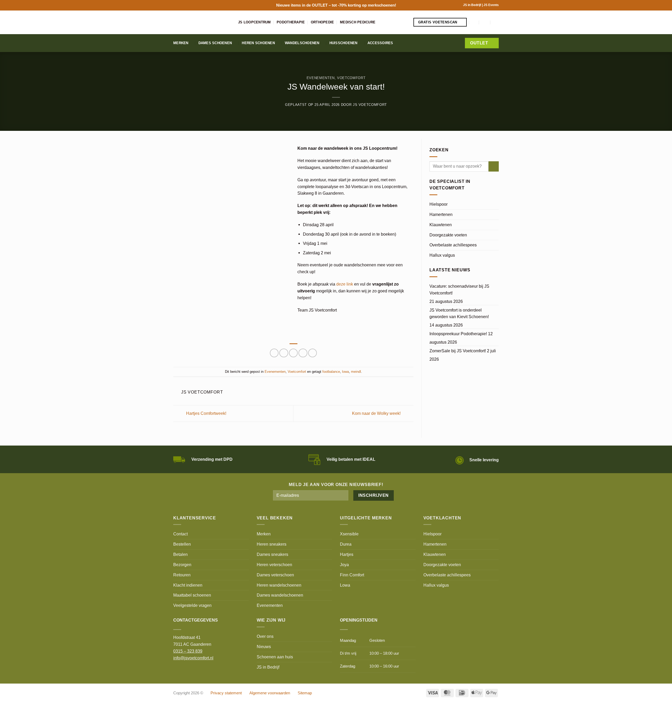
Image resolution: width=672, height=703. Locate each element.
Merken (180, 43)
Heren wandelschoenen (279, 585)
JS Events (491, 5)
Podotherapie (291, 22)
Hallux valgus (442, 255)
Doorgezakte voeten (448, 234)
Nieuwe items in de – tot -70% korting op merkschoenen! (336, 5)
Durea (345, 544)
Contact (180, 533)
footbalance (331, 372)
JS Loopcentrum (254, 22)
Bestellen (182, 544)
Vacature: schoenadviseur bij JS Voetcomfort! (459, 289)
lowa (345, 372)
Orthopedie (322, 22)
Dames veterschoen (275, 574)
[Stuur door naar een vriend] (293, 353)
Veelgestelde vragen (192, 605)
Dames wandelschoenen (280, 595)
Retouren (182, 574)
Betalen (180, 554)
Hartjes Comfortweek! (205, 413)
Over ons (265, 636)
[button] (474, 22)
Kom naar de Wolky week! (377, 413)
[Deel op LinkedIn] (312, 353)
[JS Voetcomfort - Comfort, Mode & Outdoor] (201, 22)
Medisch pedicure (357, 22)
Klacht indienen (187, 585)
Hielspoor (438, 204)
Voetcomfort (351, 78)
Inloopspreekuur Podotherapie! (458, 333)
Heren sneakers (271, 544)
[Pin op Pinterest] (302, 353)
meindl (356, 372)
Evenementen (321, 78)
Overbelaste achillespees (453, 244)
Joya (344, 564)
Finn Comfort (352, 574)
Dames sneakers (272, 554)
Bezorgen (182, 564)
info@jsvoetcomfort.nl (193, 657)
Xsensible (349, 533)
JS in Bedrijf (472, 5)
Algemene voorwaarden (269, 693)
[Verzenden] (494, 166)
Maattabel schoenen (192, 595)
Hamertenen (441, 214)
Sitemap (305, 693)
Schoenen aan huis (275, 656)
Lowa (345, 585)
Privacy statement (226, 693)
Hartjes (346, 554)
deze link (344, 284)
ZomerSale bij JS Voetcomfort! (457, 350)
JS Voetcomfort (370, 105)
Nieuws (264, 646)
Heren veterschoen (274, 564)
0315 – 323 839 (187, 651)
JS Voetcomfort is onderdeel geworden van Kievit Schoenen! (459, 313)
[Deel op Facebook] (274, 353)
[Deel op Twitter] (283, 353)
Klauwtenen (440, 224)
